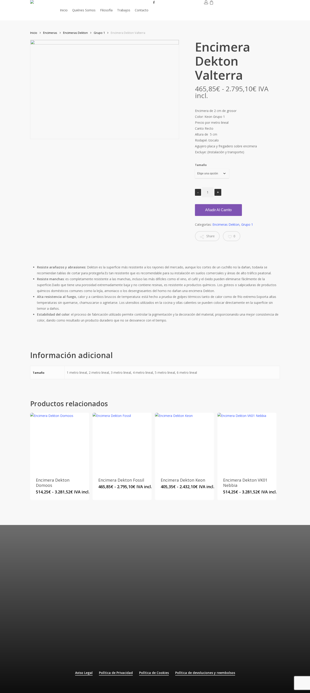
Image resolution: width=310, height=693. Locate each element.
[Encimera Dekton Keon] (184, 442)
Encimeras (50, 33)
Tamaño (201, 165)
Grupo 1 (99, 33)
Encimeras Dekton (75, 33)
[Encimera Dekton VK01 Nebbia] (246, 442)
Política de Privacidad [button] (116, 673)
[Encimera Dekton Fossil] (122, 442)
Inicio (33, 33)
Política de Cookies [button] (154, 673)
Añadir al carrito (218, 210)
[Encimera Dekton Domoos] (59, 442)
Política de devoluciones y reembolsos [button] (205, 673)
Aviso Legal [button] (84, 673)
